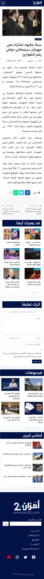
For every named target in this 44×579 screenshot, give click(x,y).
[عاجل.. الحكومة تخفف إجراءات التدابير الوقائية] (34, 384)
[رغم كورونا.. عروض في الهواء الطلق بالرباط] (33, 253)
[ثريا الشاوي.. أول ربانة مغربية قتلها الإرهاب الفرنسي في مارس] (38, 467)
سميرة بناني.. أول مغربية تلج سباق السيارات (17, 453)
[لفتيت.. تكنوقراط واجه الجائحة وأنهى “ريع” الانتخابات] (38, 479)
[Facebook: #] (34, 557)
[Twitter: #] (25, 557)
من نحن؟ (34, 530)
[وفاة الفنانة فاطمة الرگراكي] (11, 234)
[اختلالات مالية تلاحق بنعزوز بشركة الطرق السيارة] (34, 408)
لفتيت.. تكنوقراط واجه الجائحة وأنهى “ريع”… (16, 476)
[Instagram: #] (17, 557)
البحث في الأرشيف (34, 519)
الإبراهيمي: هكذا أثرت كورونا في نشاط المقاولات (19, 443)
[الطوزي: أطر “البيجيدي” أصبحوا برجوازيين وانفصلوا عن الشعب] (10, 384)
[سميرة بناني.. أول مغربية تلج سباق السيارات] (38, 456)
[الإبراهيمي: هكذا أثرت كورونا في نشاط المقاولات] (38, 445)
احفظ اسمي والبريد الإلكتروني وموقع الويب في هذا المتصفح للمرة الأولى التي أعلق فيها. (22, 354)
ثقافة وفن (38, 39)
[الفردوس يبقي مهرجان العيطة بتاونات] (11, 253)
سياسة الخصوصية (30, 548)
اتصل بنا (34, 544)
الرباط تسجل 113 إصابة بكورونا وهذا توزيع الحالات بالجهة (33, 211)
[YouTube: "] (9, 557)
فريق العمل (33, 535)
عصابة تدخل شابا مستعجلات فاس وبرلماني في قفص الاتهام (11, 211)
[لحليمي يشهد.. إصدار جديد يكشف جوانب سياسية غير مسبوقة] (11, 273)
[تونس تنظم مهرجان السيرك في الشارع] (33, 273)
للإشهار (35, 539)
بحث (5, 523)
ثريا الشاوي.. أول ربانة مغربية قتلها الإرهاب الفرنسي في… (17, 466)
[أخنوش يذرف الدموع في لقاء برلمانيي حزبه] (10, 408)
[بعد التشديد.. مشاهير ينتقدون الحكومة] (33, 234)
